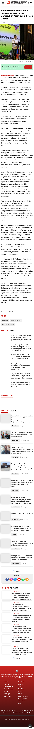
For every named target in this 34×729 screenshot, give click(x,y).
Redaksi (14, 710)
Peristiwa (15, 426)
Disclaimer (16, 713)
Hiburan (20, 684)
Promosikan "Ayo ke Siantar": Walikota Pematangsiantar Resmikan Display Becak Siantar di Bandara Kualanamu (21, 376)
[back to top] (30, 726)
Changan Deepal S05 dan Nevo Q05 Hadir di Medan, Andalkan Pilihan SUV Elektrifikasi (22, 558)
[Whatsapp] (23, 579)
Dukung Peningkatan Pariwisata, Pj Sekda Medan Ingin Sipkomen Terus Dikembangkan (20, 366)
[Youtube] (19, 579)
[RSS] (27, 579)
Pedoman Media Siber (26, 710)
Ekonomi (6, 691)
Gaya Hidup (16, 563)
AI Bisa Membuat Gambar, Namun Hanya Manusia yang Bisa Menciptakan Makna (21, 528)
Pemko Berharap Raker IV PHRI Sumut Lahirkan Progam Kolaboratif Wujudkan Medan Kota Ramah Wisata (21, 338)
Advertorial (21, 701)
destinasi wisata (16, 320)
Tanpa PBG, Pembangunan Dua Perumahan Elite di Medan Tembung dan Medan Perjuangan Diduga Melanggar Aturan (22, 420)
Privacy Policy (7, 713)
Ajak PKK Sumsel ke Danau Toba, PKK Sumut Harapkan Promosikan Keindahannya (20, 356)
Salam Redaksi (23, 696)
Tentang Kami (5, 710)
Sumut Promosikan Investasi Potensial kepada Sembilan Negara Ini (21, 384)
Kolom (20, 703)
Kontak (29, 713)
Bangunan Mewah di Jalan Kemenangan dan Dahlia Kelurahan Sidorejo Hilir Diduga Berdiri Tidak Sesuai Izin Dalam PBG (22, 468)
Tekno (20, 687)
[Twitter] (15, 579)
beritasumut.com (7, 75)
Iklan (23, 713)
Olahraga (15, 519)
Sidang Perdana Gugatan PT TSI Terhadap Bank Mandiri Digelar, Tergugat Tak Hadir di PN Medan (22, 483)
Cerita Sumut (8, 689)
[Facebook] (7, 579)
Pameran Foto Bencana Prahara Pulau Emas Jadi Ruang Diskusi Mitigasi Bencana (22, 543)
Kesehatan (15, 440)
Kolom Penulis (22, 698)
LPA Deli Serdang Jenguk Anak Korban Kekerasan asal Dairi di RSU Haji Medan (21, 435)
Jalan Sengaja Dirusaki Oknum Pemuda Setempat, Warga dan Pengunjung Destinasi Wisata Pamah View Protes (21, 347)
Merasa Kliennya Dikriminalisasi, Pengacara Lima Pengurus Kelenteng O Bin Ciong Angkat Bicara (22, 450)
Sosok (14, 534)
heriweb (27, 719)
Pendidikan (15, 507)
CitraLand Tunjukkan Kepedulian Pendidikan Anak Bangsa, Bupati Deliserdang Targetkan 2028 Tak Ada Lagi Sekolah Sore (21, 501)
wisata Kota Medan (8, 324)
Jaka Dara (5, 320)
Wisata (20, 691)
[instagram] (11, 579)
